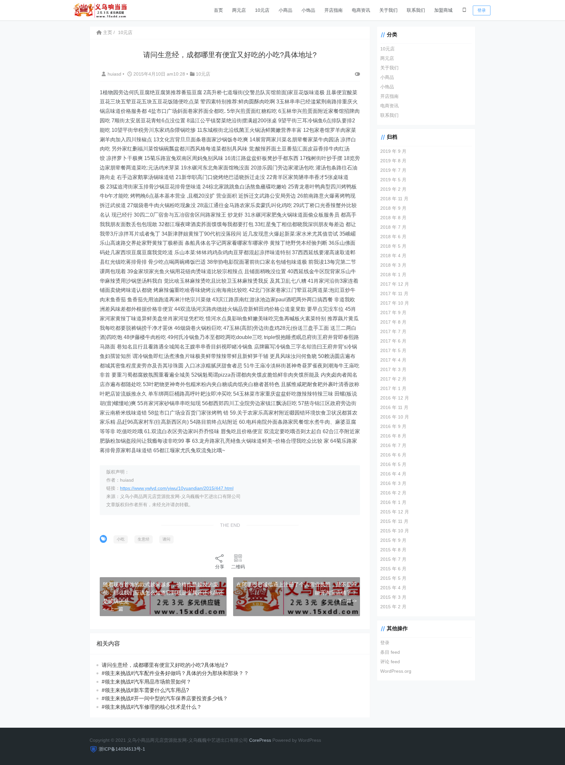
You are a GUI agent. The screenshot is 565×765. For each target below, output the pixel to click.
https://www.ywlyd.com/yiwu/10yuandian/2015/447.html (176, 488)
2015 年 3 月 (393, 597)
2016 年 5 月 (393, 464)
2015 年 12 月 (394, 511)
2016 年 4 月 (393, 473)
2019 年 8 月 (393, 160)
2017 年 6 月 (393, 341)
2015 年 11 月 (394, 521)
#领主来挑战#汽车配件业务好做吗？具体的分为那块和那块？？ (175, 673)
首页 (218, 10)
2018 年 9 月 (393, 208)
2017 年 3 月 (393, 369)
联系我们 (416, 10)
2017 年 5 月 (393, 350)
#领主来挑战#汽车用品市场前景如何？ (146, 682)
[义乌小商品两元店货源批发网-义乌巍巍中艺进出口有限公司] (100, 9)
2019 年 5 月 (393, 179)
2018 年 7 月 (393, 227)
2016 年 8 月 (393, 435)
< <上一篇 (113, 609)
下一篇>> (347, 600)
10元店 (262, 10)
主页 (107, 32)
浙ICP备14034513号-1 (122, 749)
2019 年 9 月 (393, 151)
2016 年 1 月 (393, 502)
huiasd (115, 74)
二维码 (238, 566)
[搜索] (464, 10)
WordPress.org (395, 671)
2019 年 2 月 (393, 189)
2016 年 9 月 (393, 426)
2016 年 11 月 (394, 407)
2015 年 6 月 (393, 568)
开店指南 (333, 10)
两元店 (239, 10)
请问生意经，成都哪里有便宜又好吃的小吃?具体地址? (165, 665)
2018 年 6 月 (393, 236)
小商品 (285, 10)
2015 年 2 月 (393, 606)
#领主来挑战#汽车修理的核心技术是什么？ (152, 707)
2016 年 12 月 (394, 397)
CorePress (260, 740)
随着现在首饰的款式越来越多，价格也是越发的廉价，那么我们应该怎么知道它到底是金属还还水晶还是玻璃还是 (163, 593)
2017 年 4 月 (393, 360)
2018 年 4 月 (393, 255)
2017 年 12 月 (394, 284)
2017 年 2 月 (393, 379)
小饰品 (308, 10)
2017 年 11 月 (394, 293)
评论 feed (390, 661)
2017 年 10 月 (394, 303)
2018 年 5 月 (393, 246)
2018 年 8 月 (393, 217)
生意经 (143, 539)
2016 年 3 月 (393, 483)
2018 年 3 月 (393, 265)
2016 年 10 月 (394, 416)
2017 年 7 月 (393, 331)
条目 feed (390, 652)
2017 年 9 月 (393, 312)
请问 (166, 539)
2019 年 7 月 (393, 170)
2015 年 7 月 (393, 559)
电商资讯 (361, 10)
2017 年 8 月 (393, 322)
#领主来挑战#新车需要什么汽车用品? (145, 690)
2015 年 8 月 (393, 549)
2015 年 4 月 (393, 587)
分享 (219, 566)
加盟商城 (443, 10)
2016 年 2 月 (393, 492)
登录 (481, 10)
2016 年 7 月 (393, 445)
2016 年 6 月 (393, 454)
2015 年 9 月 (393, 540)
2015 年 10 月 (394, 530)
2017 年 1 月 (393, 388)
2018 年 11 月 (394, 198)
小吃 (121, 539)
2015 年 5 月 (393, 578)
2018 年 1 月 (393, 274)
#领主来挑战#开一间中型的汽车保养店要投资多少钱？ (165, 698)
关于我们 (388, 10)
